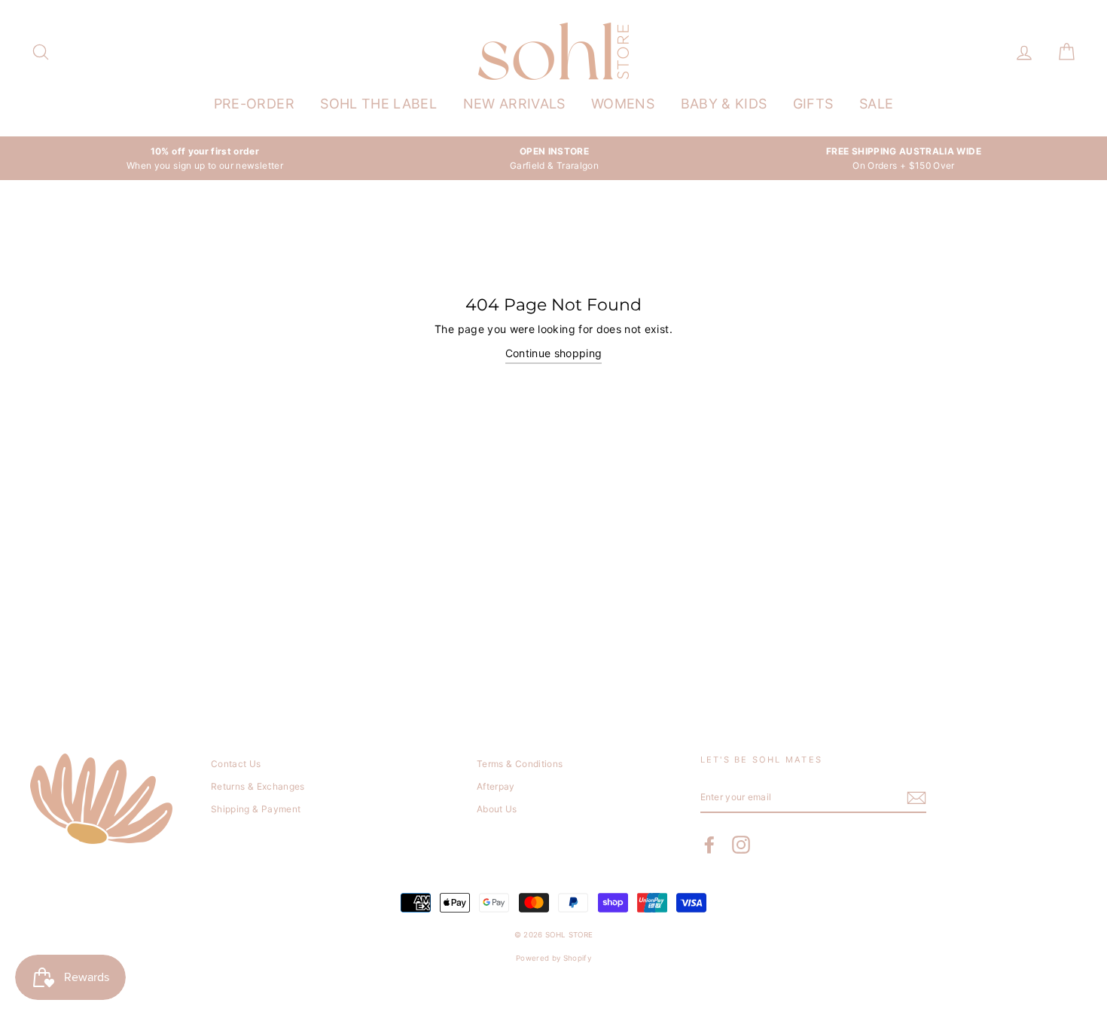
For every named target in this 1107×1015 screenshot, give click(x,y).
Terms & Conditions (520, 763)
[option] (205, 158)
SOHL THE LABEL (378, 104)
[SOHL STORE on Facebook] (709, 845)
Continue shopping (553, 353)
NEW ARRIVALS (514, 104)
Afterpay (496, 786)
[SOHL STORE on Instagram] (741, 845)
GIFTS (813, 104)
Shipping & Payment (255, 809)
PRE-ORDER (254, 104)
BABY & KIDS (724, 104)
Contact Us (236, 763)
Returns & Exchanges (258, 786)
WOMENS (622, 104)
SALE (876, 104)
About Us (497, 809)
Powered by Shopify (553, 958)
